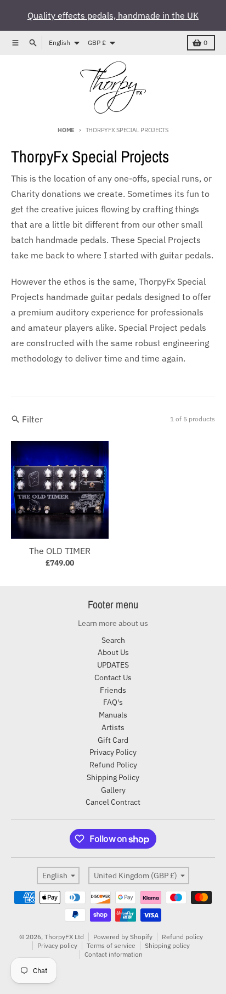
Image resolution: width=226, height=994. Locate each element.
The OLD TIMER (60, 550)
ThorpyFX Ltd (64, 937)
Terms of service (111, 945)
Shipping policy (167, 945)
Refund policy (182, 937)
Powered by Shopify (122, 937)
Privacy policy (57, 945)
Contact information (113, 954)
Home (66, 130)
